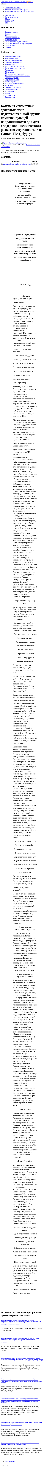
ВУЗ (6, 23)
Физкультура (9, 91)
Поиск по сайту (11, 40)
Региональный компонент (14, 83)
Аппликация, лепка (12, 58)
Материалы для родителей (14, 74)
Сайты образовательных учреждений (18, 43)
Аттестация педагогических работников (19, 11)
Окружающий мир (12, 80)
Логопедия (9, 70)
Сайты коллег (10, 45)
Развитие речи (10, 82)
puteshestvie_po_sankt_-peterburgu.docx (17, 164)
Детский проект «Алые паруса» (16, 10)
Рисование (9, 85)
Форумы (8, 47)
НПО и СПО (10, 21)
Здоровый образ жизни (13, 62)
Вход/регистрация (11, 32)
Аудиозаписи (10, 95)
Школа (7, 19)
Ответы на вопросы (12, 38)
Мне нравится (10, 1461)
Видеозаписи (10, 97)
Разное (7, 93)
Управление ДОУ (11, 89)
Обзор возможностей (13, 8)
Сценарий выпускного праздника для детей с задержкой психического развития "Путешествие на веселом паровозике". (20, 1443)
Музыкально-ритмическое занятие (17, 76)
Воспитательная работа (13, 60)
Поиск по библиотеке (13, 56)
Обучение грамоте (11, 78)
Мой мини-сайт (11, 36)
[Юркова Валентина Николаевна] (13, 143)
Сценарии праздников (13, 87)
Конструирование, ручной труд (16, 66)
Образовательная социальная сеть (17, 2)
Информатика (10, 64)
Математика (9, 72)
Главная (8, 34)
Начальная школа (11, 17)
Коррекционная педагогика (15, 68)
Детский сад (9, 15)
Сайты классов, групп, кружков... (17, 42)
